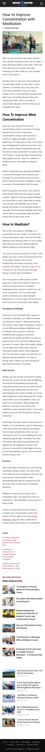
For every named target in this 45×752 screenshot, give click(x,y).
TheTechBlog (25, 742)
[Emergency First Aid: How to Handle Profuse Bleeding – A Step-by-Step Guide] (8, 652)
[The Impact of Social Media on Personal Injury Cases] (8, 589)
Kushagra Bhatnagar (12, 28)
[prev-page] (4, 663)
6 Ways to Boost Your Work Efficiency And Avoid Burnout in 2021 (11, 565)
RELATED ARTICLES (11, 577)
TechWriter (36, 742)
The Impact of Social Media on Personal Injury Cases (28, 589)
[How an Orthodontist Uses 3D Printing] (8, 628)
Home (4, 9)
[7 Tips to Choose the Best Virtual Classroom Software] (8, 722)
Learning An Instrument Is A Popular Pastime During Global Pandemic (9, 554)
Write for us (21, 745)
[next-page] (8, 663)
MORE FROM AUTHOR (12, 581)
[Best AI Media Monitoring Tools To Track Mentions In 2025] (8, 710)
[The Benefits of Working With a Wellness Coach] (8, 640)
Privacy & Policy (32, 745)
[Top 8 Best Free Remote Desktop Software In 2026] (8, 698)
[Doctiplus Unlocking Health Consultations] (8, 601)
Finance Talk (14, 742)
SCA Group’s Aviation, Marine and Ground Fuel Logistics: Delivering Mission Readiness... (29, 685)
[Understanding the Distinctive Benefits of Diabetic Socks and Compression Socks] (8, 613)
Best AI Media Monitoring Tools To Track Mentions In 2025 (28, 709)
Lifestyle (12, 9)
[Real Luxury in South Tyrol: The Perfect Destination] (8, 673)
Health (19, 9)
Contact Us (10, 745)
